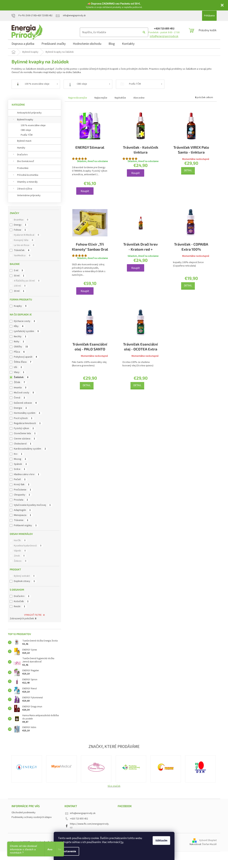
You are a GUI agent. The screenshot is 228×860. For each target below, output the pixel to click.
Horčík (19, 540)
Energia (20, 408)
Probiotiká (22, 168)
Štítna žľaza (22, 362)
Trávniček (21, 250)
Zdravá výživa (24, 189)
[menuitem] (23, 44)
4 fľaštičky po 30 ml (26, 281)
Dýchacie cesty (24, 321)
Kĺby (18, 326)
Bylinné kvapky (25, 119)
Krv (18, 454)
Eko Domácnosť (25, 161)
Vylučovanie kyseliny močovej (32, 505)
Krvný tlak (21, 484)
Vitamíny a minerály (27, 182)
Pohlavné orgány (25, 525)
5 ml (18, 270)
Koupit (85, 191)
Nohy (19, 341)
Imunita (20, 387)
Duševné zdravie (25, 403)
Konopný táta (23, 240)
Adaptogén (22, 510)
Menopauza (22, 515)
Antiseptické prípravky (29, 113)
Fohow (20, 230)
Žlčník (19, 382)
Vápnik (20, 551)
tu (122, 842)
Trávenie (21, 520)
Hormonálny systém (27, 413)
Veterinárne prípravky (29, 195)
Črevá (19, 398)
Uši (18, 367)
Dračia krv (22, 154)
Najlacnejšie (100, 98)
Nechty (20, 336)
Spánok (20, 464)
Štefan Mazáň (209, 844)
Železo (20, 561)
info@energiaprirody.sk (164, 36)
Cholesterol (22, 444)
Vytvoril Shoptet (208, 840)
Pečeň (19, 479)
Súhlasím (161, 840)
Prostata (21, 500)
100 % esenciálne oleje (33, 125)
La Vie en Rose (24, 245)
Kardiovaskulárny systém (30, 449)
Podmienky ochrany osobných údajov (32, 817)
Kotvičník (21, 601)
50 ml (19, 276)
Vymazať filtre (33, 615)
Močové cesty (24, 392)
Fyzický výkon (24, 428)
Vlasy (19, 372)
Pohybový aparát (25, 357)
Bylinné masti (24, 141)
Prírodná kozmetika (27, 175)
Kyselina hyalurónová (27, 545)
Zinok (19, 556)
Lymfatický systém (26, 331)
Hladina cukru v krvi (26, 474)
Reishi (19, 606)
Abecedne (139, 98)
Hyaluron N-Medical (26, 235)
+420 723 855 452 (164, 28)
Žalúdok (21, 377)
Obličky (21, 346)
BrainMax (21, 220)
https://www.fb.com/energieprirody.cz (89, 825)
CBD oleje (26, 130)
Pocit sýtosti (23, 418)
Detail (188, 170)
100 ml (19, 286)
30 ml (19, 291)
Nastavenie (68, 851)
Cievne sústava (24, 438)
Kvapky (20, 306)
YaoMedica (22, 255)
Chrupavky (22, 495)
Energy (20, 225)
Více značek (114, 786)
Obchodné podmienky (24, 812)
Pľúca (19, 352)
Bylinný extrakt (24, 576)
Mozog (20, 459)
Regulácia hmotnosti (27, 423)
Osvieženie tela (25, 433)
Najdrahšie (120, 98)
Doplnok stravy (24, 581)
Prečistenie (22, 490)
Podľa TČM (26, 135)
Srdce (19, 469)
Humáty (21, 148)
